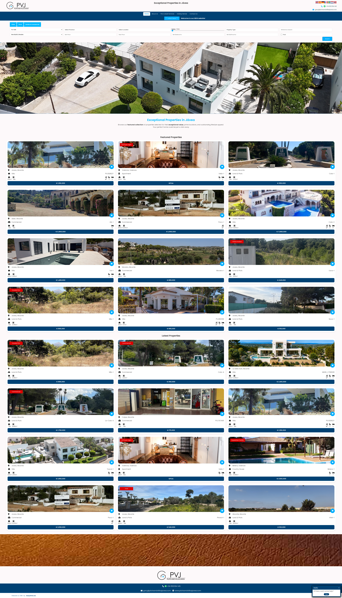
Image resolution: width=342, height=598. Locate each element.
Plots (20, 24)
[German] (323, 2)
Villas (13, 24)
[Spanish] (320, 2)
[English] (316, 2)
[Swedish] (329, 2)
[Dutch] (332, 2)
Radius (176, 29)
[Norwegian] (335, 2)
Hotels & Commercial (32, 24)
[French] (326, 2)
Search (327, 39)
